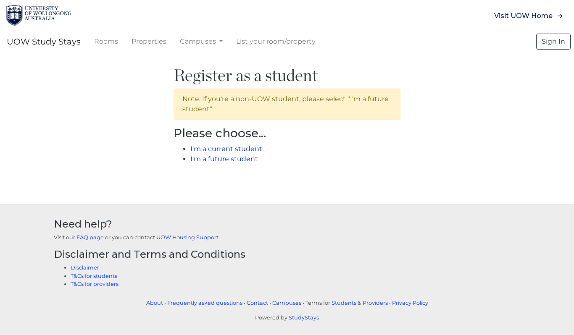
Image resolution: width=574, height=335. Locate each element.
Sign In (553, 41)
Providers (375, 303)
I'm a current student (226, 149)
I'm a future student (224, 159)
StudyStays (304, 317)
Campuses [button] (199, 41)
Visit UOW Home (523, 16)
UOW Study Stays (44, 42)
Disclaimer (85, 267)
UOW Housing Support (187, 237)
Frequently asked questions (204, 303)
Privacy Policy (410, 303)
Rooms (106, 41)
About (154, 303)
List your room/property (276, 41)
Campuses (286, 303)
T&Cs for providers (94, 284)
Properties (149, 41)
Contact (257, 303)
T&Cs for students (94, 276)
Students (344, 303)
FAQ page (90, 237)
